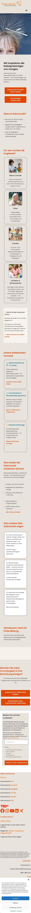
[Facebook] (2, 811)
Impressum (19, 911)
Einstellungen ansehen (15, 907)
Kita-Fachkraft (10, 751)
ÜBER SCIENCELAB (7, 774)
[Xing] (22, 811)
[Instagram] (7, 811)
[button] (28, 880)
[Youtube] (12, 811)
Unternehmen (10, 755)
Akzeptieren (15, 898)
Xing (12, 800)
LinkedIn (13, 797)
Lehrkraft (8, 753)
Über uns (3, 777)
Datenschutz (13, 911)
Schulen (15, 243)
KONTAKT (27, 861)
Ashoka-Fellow (5, 821)
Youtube (13, 793)
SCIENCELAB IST (6, 817)
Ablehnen (15, 903)
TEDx (12, 781)
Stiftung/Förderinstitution (14, 757)
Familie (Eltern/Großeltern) (14, 750)
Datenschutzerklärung (13, 738)
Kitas (15, 208)
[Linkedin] (17, 811)
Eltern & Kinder (15, 175)
